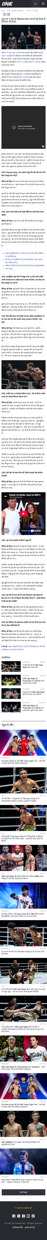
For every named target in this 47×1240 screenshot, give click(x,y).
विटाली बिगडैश (31, 406)
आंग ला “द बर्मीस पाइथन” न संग (27, 62)
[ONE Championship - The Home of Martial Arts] (7, 4)
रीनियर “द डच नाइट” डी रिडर (11, 53)
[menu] (43, 4)
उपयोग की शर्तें (29, 1227)
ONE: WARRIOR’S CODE (18, 77)
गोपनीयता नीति (18, 1227)
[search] (35, 4)
